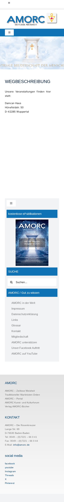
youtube (9, 467)
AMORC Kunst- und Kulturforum (22, 402)
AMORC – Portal (14, 398)
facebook (10, 463)
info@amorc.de (21, 444)
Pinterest (9, 483)
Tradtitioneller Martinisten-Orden (22, 394)
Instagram (10, 471)
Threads (9, 475)
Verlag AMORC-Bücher (17, 406)
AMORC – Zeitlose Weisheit (20, 390)
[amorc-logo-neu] (32, 13)
